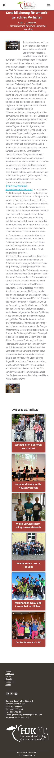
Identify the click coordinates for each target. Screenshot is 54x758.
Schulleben (10, 674)
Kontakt (9, 679)
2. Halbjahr (12, 44)
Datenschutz (32, 752)
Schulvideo (10, 682)
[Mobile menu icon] (48, 5)
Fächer (8, 676)
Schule (8, 671)
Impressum (21, 752)
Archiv (8, 685)
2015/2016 (12, 47)
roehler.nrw (30, 755)
